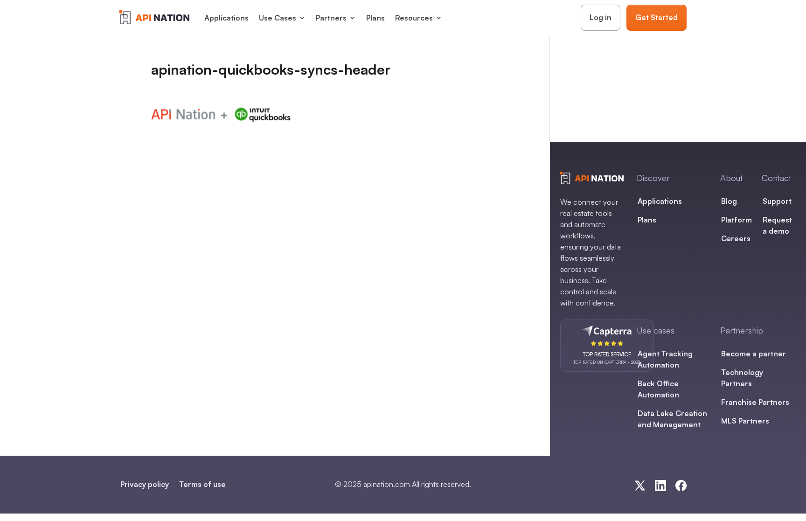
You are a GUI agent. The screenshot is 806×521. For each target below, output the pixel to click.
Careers (735, 238)
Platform (736, 219)
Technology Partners (742, 378)
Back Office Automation (658, 389)
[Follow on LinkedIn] (660, 485)
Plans (375, 17)
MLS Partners (745, 420)
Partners (331, 17)
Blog (729, 201)
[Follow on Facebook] (681, 485)
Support (777, 201)
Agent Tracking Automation (665, 359)
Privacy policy (144, 484)
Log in (600, 17)
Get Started (656, 17)
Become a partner (753, 353)
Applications (226, 17)
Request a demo (777, 225)
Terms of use (202, 484)
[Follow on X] (640, 485)
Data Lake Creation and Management (672, 419)
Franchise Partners (755, 402)
